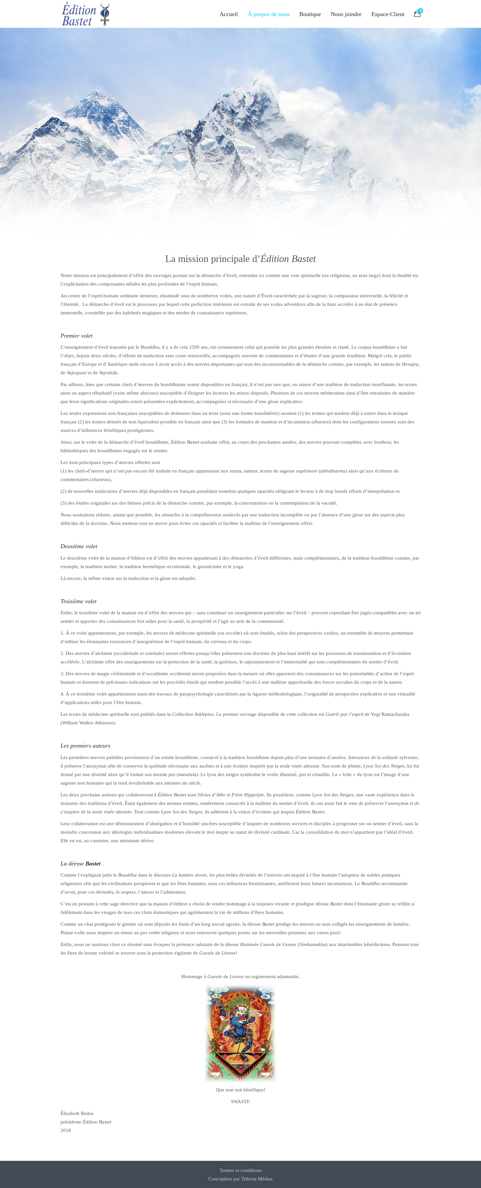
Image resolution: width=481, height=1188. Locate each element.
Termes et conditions (241, 1170)
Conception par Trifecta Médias (240, 1178)
